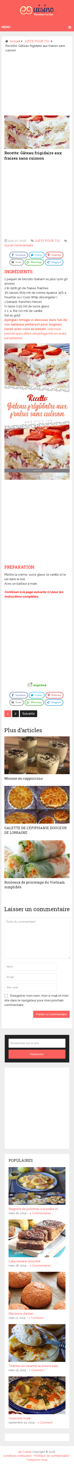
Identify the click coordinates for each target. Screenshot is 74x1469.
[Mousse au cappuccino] (37, 755)
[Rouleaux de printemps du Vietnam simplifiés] (37, 859)
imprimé (39, 685)
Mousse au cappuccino (23, 778)
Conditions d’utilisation (17, 1455)
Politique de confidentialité (51, 1455)
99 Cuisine (24, 1451)
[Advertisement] (37, 85)
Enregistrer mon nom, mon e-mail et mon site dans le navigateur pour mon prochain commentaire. (36, 1000)
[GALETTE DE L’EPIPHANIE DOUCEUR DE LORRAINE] (37, 805)
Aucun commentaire (18, 245)
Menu (6, 27)
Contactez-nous (37, 1459)
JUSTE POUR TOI (47, 241)
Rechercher (37, 1054)
